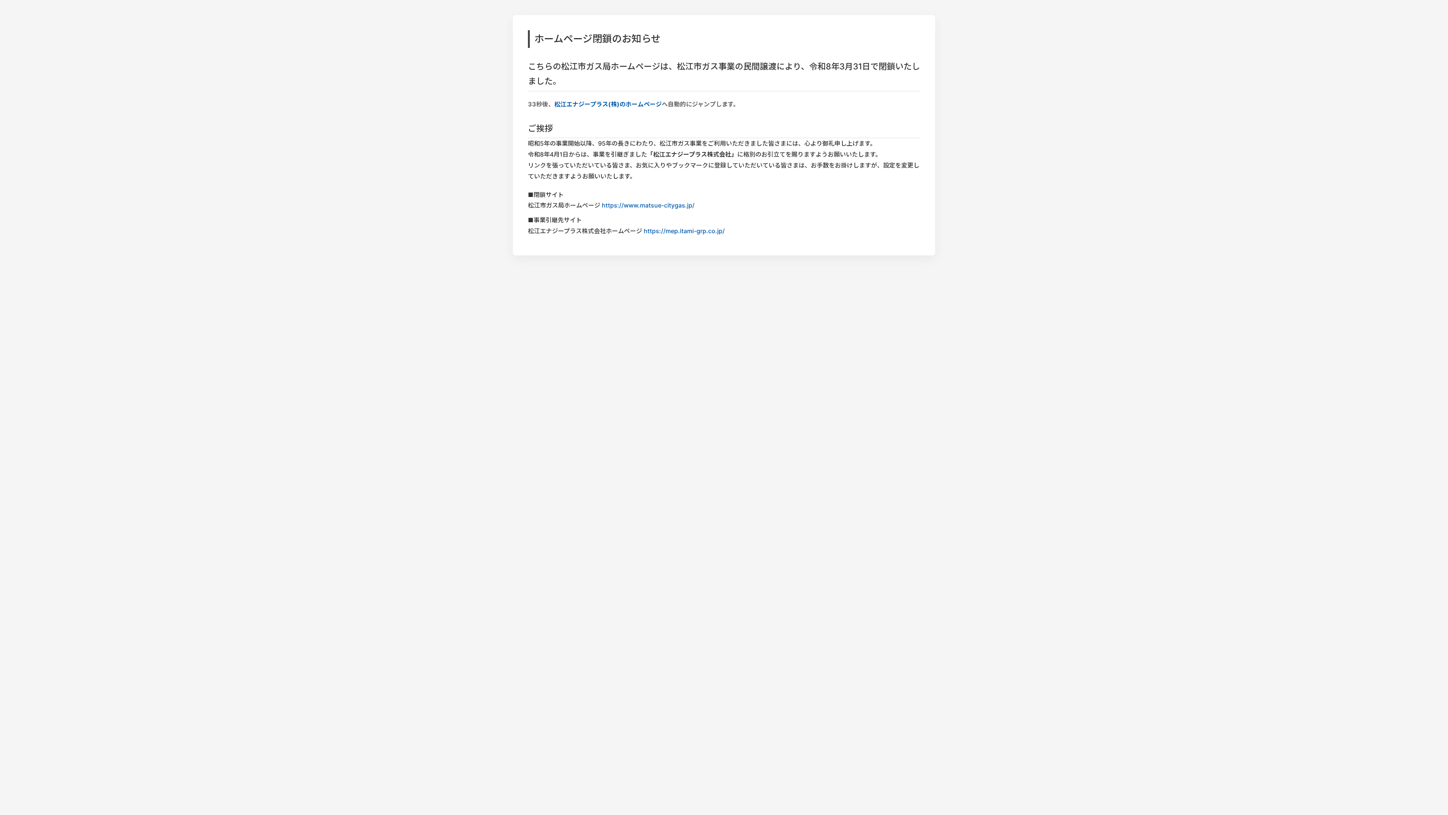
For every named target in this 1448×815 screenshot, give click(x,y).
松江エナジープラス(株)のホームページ (607, 104)
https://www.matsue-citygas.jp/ (648, 205)
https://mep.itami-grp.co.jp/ (684, 231)
